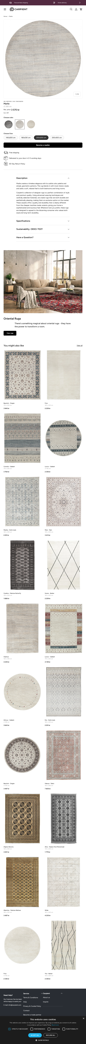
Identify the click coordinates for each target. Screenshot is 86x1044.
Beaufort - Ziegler (9, 403)
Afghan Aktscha (8, 847)
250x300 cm (57, 138)
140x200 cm (10, 138)
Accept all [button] (35, 1035)
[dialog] (43, 1030)
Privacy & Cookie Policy (32, 1006)
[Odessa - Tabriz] (63, 755)
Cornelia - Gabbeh (9, 466)
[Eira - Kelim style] (63, 692)
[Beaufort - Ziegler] (22, 375)
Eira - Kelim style (50, 720)
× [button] (83, 1018)
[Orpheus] (22, 628)
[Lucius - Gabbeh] (63, 438)
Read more (55, 1025)
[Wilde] (63, 882)
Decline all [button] (50, 1035)
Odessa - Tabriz (49, 783)
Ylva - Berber (49, 973)
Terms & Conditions (30, 998)
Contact (26, 1011)
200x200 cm (41, 138)
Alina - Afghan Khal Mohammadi (54, 847)
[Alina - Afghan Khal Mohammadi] (63, 818)
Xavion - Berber (49, 593)
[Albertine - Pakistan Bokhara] (22, 882)
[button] (81, 9)
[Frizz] (63, 375)
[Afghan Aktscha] (22, 818)
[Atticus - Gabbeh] (22, 692)
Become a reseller (43, 145)
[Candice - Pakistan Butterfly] (22, 565)
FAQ (25, 1002)
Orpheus (6, 657)
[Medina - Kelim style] (22, 502)
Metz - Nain (48, 530)
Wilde (46, 910)
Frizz (46, 403)
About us (46, 997)
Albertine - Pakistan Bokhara (12, 910)
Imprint (45, 1002)
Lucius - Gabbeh (50, 466)
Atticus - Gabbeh (9, 720)
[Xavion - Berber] (63, 565)
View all (79, 345)
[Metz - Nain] (63, 502)
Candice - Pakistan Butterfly (12, 593)
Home (5, 16)
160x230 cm (25, 138)
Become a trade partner (32, 1015)
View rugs (10, 333)
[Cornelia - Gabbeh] (22, 438)
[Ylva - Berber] (63, 945)
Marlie (11, 16)
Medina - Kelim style (10, 530)
